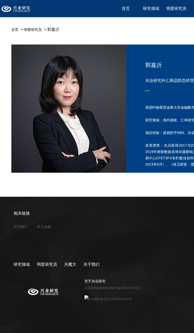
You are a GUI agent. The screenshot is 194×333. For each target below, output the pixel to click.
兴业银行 (21, 227)
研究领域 (22, 264)
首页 (14, 30)
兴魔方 (70, 264)
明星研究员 (33, 30)
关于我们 (91, 264)
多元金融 (44, 227)
